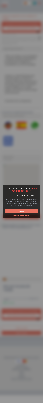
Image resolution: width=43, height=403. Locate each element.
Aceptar (21, 211)
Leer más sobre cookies (21, 215)
